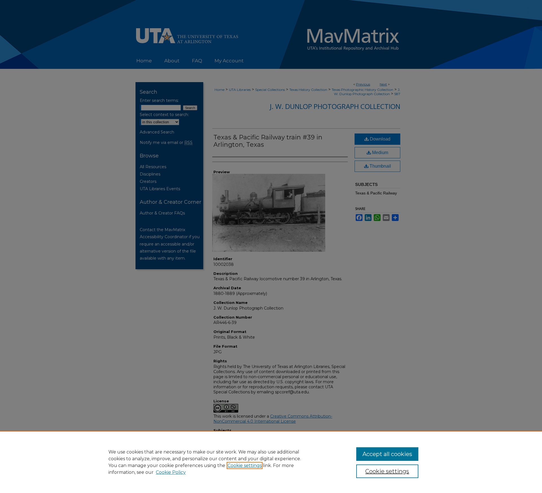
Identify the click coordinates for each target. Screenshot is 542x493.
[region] (271, 462)
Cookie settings (245, 465)
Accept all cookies (387, 454)
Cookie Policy (171, 472)
